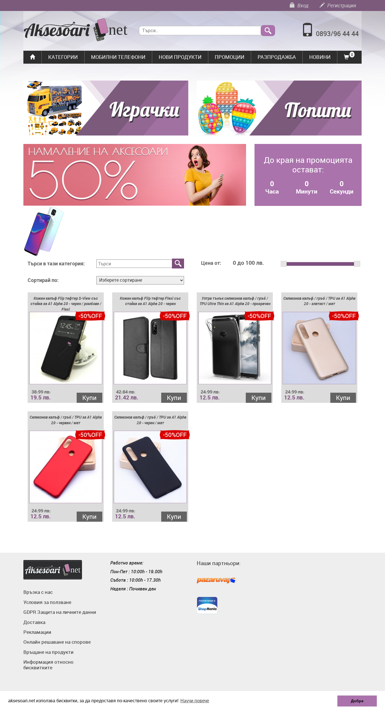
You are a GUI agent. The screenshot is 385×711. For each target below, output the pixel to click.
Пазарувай (216, 581)
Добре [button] (357, 701)
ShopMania (207, 605)
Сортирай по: (43, 280)
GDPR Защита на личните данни (59, 612)
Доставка (34, 622)
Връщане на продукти (48, 652)
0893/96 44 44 (337, 33)
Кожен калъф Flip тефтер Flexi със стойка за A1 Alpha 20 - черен (150, 300)
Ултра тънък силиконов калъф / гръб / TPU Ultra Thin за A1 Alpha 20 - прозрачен (235, 300)
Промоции (229, 57)
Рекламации (37, 632)
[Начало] (75, 30)
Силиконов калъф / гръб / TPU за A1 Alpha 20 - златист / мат (319, 300)
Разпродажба (277, 57)
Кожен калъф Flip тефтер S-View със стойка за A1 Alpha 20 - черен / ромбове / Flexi (65, 303)
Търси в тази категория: (56, 264)
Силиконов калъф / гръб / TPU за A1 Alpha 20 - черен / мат (150, 419)
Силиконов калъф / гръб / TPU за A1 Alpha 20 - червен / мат (66, 419)
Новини (320, 57)
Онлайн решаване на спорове (57, 642)
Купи (89, 398)
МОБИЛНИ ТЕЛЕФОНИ (118, 57)
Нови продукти (180, 57)
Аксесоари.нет (52, 569)
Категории (63, 57)
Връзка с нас (38, 592)
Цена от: (211, 263)
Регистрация (341, 5)
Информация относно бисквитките (48, 665)
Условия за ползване (47, 602)
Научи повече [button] (194, 700)
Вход (302, 5)
